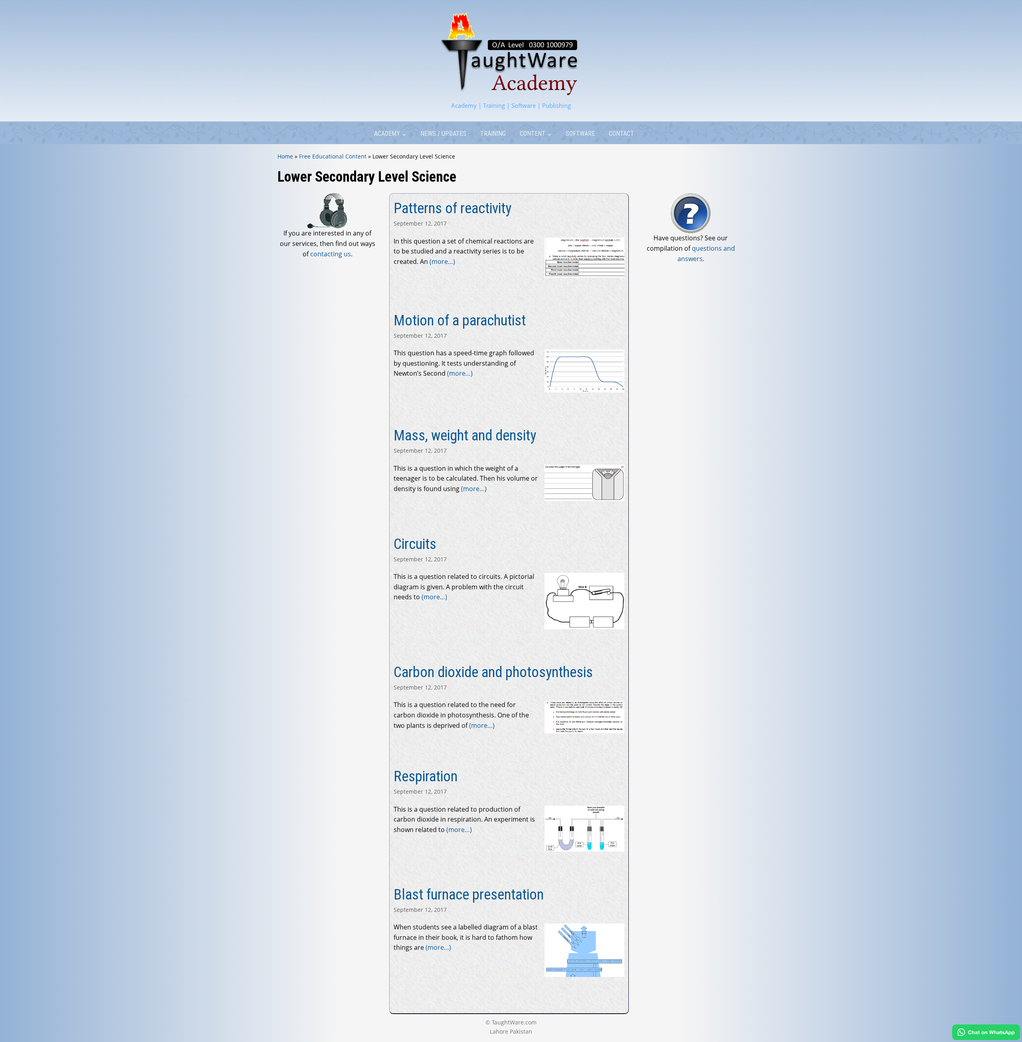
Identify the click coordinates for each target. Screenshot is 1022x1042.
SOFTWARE (580, 133)
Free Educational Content (332, 156)
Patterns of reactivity (452, 208)
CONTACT (621, 133)
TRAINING (493, 133)
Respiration (426, 776)
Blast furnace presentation (469, 894)
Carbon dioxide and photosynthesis (493, 672)
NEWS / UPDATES (443, 133)
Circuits (415, 544)
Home (285, 156)
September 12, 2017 (420, 223)
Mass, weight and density (465, 435)
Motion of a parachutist (460, 320)
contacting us (330, 254)
